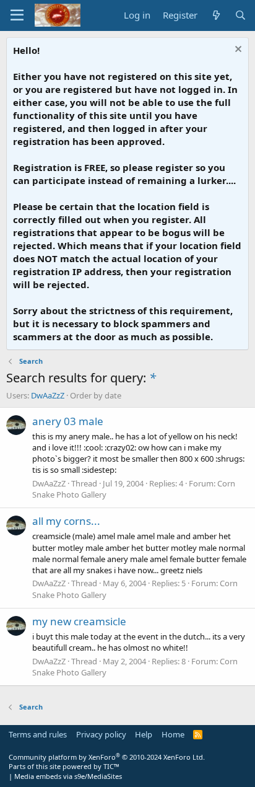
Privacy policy (101, 734)
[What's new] (216, 15)
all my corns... (66, 521)
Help (143, 734)
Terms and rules (38, 734)
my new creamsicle (79, 621)
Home (173, 734)
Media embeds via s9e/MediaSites (68, 776)
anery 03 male (67, 421)
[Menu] (17, 15)
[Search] (240, 15)
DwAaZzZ (47, 395)
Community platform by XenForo (107, 757)
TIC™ (111, 766)
